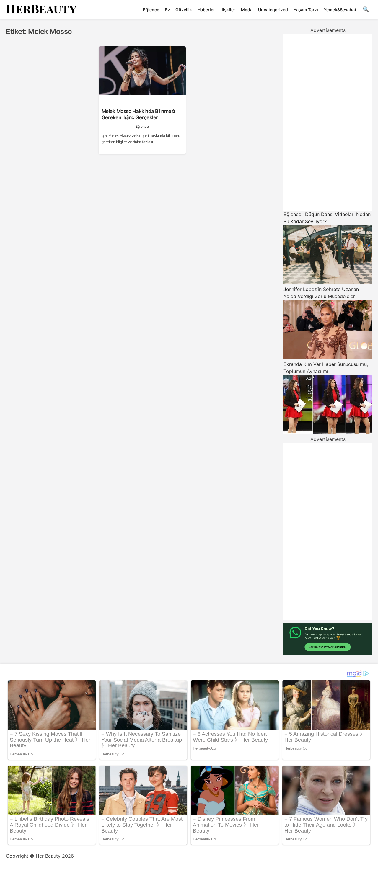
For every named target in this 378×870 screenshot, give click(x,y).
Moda (246, 9)
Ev (167, 9)
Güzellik (183, 9)
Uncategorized (273, 9)
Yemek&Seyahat (340, 9)
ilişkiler (228, 9)
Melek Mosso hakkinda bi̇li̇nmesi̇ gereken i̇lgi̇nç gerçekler (138, 114)
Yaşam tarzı (306, 9)
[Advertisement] (328, 122)
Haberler (206, 9)
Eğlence (151, 9)
